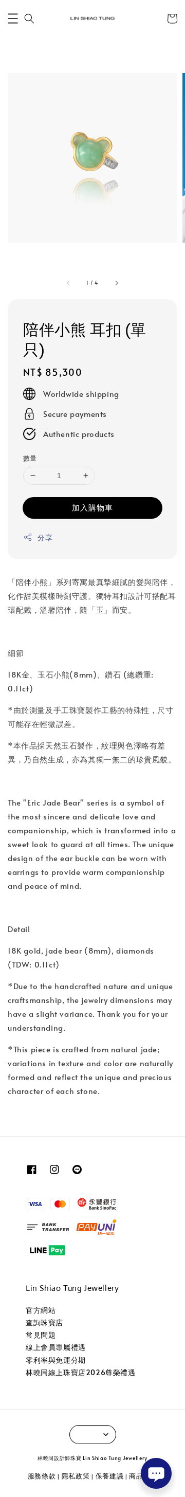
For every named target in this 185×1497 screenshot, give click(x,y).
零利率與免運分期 (56, 1360)
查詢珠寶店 (44, 1322)
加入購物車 (92, 507)
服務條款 (42, 1476)
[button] (13, 18)
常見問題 (40, 1335)
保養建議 (110, 1476)
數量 (30, 458)
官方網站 (40, 1310)
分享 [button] (45, 537)
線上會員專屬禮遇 (56, 1347)
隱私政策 (76, 1476)
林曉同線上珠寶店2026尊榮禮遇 (81, 1372)
